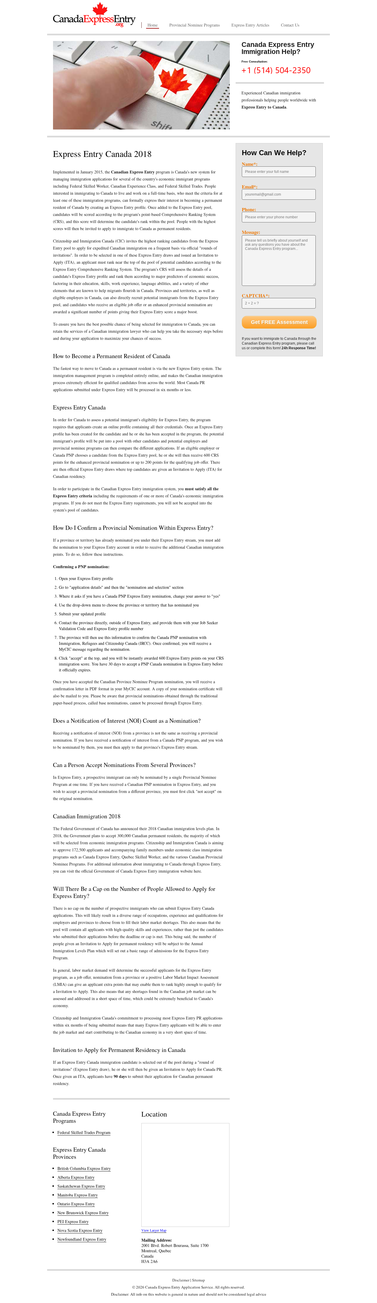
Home (153, 25)
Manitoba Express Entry (77, 1195)
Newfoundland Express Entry (81, 1239)
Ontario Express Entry (76, 1204)
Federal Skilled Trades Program (83, 1132)
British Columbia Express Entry (84, 1168)
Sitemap (198, 1280)
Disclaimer (180, 1280)
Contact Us (290, 25)
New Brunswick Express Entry (83, 1212)
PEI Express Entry (73, 1221)
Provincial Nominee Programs (194, 25)
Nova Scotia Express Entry (79, 1230)
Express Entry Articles (250, 25)
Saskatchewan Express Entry (81, 1186)
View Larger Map (153, 1230)
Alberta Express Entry (76, 1177)
